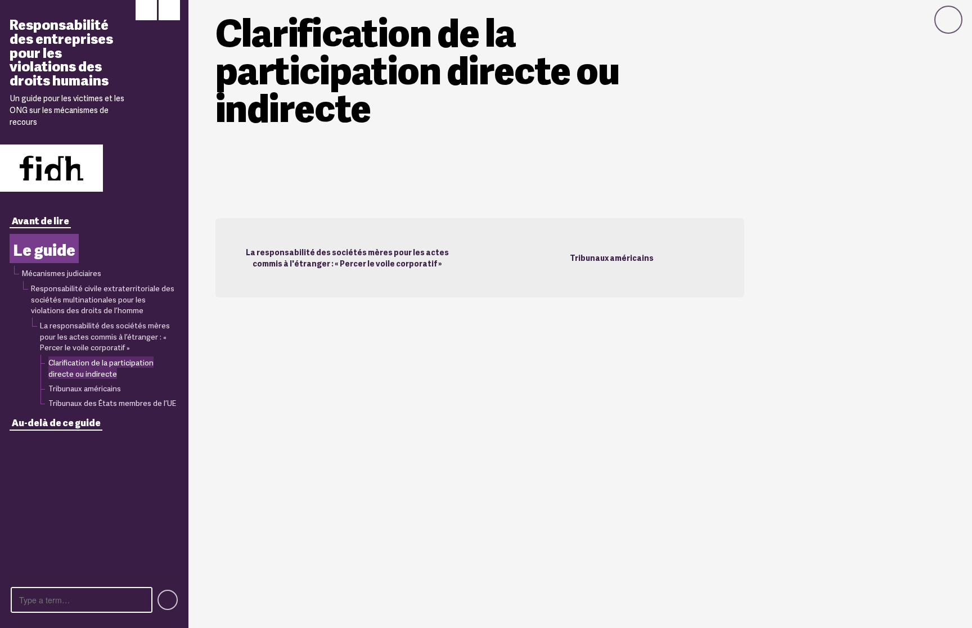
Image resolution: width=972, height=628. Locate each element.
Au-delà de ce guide (56, 422)
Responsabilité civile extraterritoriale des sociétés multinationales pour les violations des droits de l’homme (102, 299)
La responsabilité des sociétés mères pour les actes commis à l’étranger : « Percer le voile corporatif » (105, 336)
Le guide (44, 249)
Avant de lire (40, 220)
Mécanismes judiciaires (61, 272)
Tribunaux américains (84, 388)
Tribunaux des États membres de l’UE (112, 402)
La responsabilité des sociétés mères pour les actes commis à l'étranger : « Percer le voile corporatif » (347, 257)
